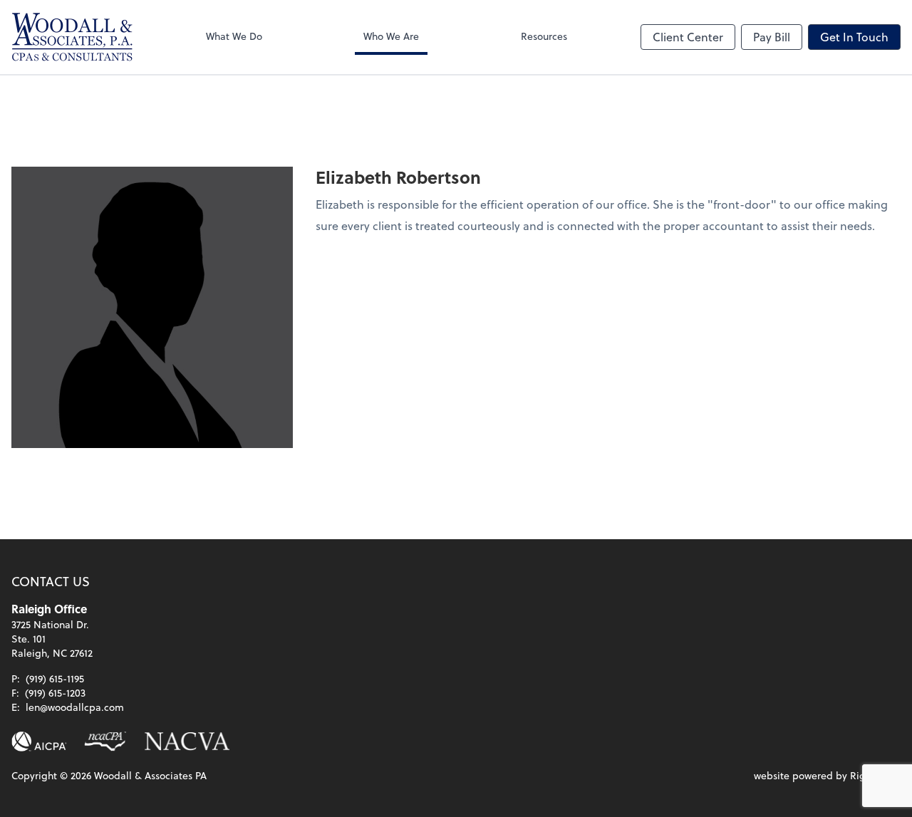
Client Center (688, 36)
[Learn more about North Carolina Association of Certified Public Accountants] (105, 741)
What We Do (234, 35)
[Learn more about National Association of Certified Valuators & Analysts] (187, 741)
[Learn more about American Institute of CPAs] (39, 741)
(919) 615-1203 (55, 692)
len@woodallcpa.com (75, 706)
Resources (544, 35)
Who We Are (391, 35)
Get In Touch (854, 36)
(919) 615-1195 (55, 678)
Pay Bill (771, 36)
